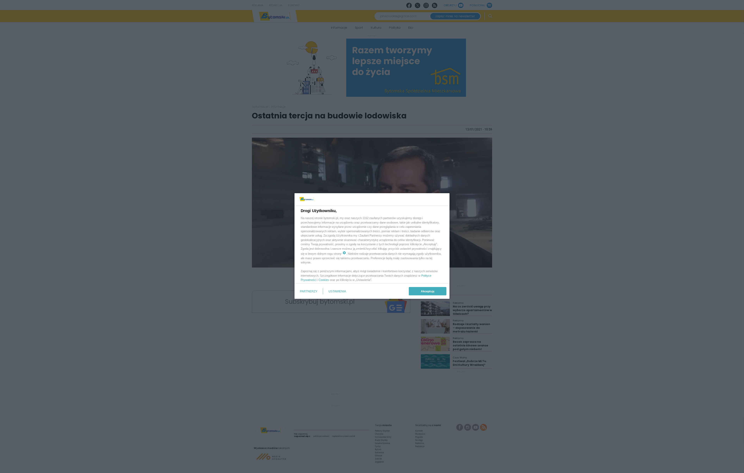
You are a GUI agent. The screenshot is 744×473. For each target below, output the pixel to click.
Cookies (324, 279)
